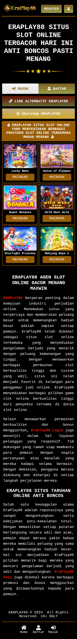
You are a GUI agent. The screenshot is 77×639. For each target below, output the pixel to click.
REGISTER (51, 8)
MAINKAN (20, 177)
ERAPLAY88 (12, 298)
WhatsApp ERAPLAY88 (40, 114)
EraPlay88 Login (47, 430)
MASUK (22, 89)
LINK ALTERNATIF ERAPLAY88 (40, 101)
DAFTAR (58, 89)
